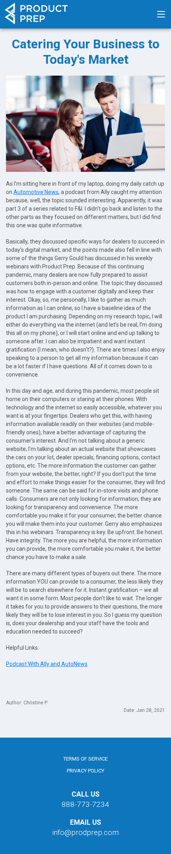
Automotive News (36, 192)
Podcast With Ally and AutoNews (46, 664)
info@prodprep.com (85, 832)
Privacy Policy (85, 771)
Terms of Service (85, 759)
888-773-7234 (85, 804)
